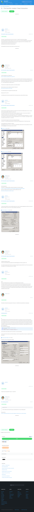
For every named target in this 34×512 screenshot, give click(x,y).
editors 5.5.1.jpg (4, 128)
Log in (12, 11)
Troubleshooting (11, 494)
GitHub (18, 491)
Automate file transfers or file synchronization (7, 471)
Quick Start (2, 491)
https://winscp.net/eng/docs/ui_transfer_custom (7, 190)
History (10, 496)
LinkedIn (27, 496)
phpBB (18, 496)
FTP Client (2, 494)
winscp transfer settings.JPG (6, 337)
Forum (1, 6)
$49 (5, 440)
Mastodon (27, 494)
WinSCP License (17, 509)
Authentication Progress (4, 469)
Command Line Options (4, 503)
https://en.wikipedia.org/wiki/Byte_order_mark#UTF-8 (8, 76)
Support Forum (11, 495)
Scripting (2, 500)
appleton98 (6, 100)
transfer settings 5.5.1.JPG (5, 210)
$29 (3, 440)
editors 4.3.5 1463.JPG (5, 151)
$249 (8, 440)
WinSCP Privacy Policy (24, 509)
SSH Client (2, 496)
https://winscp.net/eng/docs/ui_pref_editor (6, 88)
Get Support (10, 491)
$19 (2, 440)
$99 (6, 440)
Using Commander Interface (5, 466)
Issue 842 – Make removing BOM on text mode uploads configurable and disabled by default (12, 188)
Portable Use (2, 504)
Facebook (27, 491)
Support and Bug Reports (6, 6)
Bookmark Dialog (4, 474)
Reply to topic (4, 11)
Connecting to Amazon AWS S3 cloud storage (7, 477)
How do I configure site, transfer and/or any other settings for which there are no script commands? (13, 413)
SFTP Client (2, 495)
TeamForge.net (19, 494)
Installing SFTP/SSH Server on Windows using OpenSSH (8, 468)
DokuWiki (19, 495)
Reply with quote (4, 36)
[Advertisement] (17, 20)
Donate (17, 438)
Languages (2, 499)
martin (5, 175)
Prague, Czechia (9, 68)
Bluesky (27, 495)
